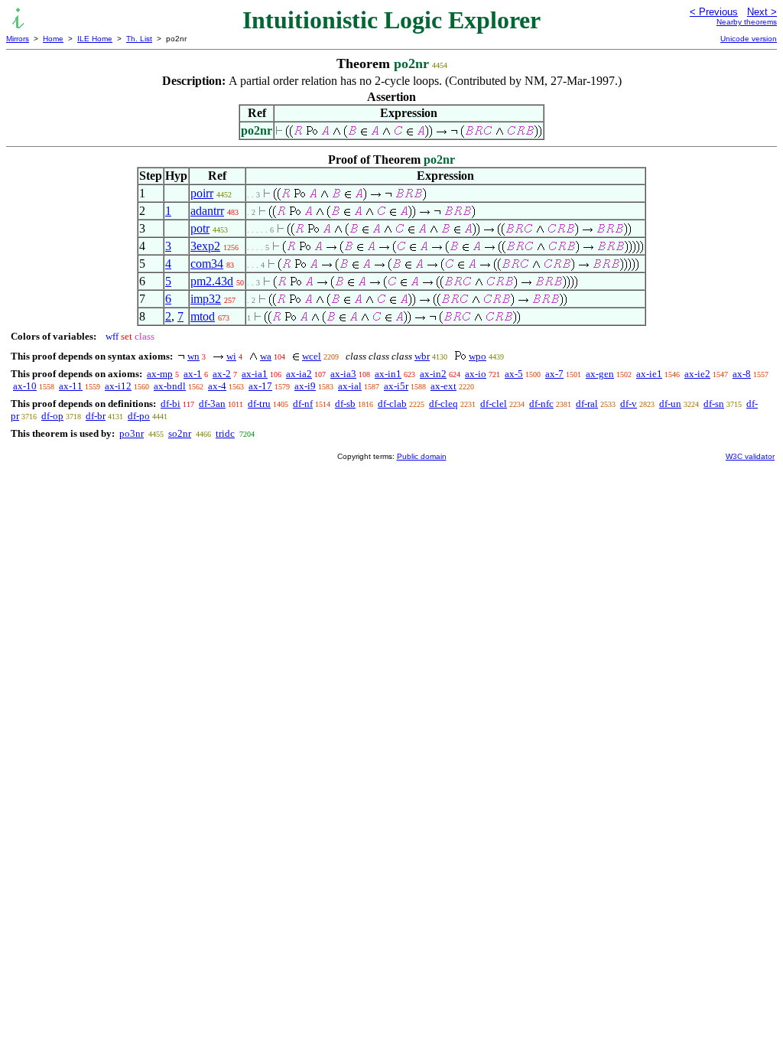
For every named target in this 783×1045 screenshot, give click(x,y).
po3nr (131, 433)
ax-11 (71, 386)
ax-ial (350, 386)
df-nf (303, 403)
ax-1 (193, 373)
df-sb (345, 403)
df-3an (212, 403)
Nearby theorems (746, 22)
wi (231, 356)
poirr (201, 193)
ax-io (475, 373)
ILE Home (94, 38)
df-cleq (443, 403)
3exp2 (205, 245)
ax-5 (514, 373)
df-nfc (541, 403)
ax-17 (260, 386)
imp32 (205, 298)
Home (53, 38)
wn (193, 356)
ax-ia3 (343, 373)
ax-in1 (388, 373)
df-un (670, 403)
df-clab (392, 403)
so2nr (179, 433)
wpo (477, 356)
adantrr (207, 210)
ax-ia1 (255, 373)
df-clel (493, 403)
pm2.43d (211, 281)
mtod (202, 316)
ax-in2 (433, 373)
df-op (52, 416)
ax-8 (742, 373)
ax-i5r (396, 386)
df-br (96, 416)
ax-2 (222, 373)
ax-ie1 (649, 373)
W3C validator (750, 456)
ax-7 (554, 373)
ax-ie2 (697, 373)
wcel (311, 356)
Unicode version (748, 38)
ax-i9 (305, 386)
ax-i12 (118, 386)
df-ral (587, 403)
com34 (206, 263)
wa (265, 356)
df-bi (170, 403)
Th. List (139, 38)
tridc (225, 433)
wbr (422, 356)
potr (200, 228)
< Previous (714, 12)
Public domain (422, 456)
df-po (139, 416)
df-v (628, 403)
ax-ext (443, 386)
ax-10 (25, 386)
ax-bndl (170, 386)
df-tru (259, 403)
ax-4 (217, 386)
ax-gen (600, 373)
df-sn (713, 403)
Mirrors (17, 38)
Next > (762, 12)
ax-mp (160, 373)
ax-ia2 (299, 373)
